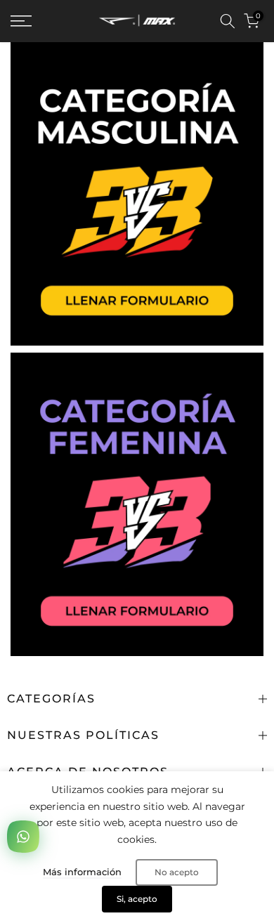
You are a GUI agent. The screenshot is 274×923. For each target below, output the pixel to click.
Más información (82, 871)
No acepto (177, 872)
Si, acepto (137, 898)
